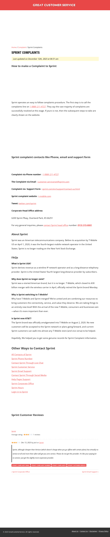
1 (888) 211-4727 (38, 106)
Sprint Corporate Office (22, 383)
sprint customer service (77, 465)
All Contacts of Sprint (21, 354)
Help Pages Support (20, 379)
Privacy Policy (103, 531)
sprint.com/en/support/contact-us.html (61, 189)
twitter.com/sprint (27, 203)
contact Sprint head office (56, 225)
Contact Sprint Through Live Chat (27, 362)
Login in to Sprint (19, 391)
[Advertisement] (55, 31)
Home (13, 47)
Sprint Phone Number (22, 358)
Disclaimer (93, 531)
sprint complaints (59, 465)
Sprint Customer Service (23, 366)
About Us (75, 531)
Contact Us (84, 531)
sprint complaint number (40, 465)
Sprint (13, 431)
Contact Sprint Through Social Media (29, 375)
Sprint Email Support (21, 371)
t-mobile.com (44, 196)
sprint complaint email (20, 465)
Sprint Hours (17, 387)
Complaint (22, 47)
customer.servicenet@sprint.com (53, 181)
